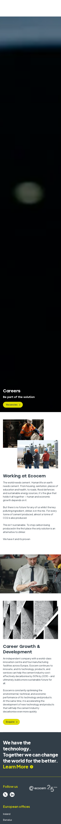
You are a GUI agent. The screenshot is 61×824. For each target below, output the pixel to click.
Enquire (10, 721)
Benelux (7, 819)
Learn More (15, 766)
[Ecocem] (43, 788)
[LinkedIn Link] (12, 794)
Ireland (6, 813)
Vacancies (11, 404)
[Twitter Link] (5, 794)
